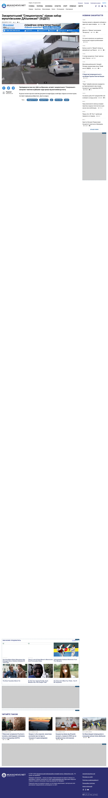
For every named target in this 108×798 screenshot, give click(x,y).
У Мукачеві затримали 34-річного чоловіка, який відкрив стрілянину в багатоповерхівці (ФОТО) (13, 736)
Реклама (86, 3)
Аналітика (38, 9)
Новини (31, 9)
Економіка (48, 6)
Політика (40, 6)
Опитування (69, 9)
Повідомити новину (95, 3)
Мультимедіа (46, 9)
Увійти (104, 3)
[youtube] (102, 6)
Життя (80, 6)
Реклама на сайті (87, 777)
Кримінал (73, 6)
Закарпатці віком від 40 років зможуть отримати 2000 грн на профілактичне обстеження (66, 736)
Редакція (80, 3)
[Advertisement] (40, 697)
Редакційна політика (88, 783)
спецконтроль (32, 100)
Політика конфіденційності (90, 780)
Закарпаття (44, 100)
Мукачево (58, 100)
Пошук (105, 6)
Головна (31, 6)
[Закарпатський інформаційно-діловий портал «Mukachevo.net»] (14, 6)
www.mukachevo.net (58, 779)
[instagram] (99, 6)
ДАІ (51, 100)
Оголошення (60, 9)
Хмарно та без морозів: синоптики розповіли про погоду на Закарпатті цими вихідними (40, 736)
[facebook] (96, 6)
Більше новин (94, 129)
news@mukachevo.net (88, 774)
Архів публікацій (87, 786)
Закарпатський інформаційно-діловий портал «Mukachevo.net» (55, 774)
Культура (58, 6)
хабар (67, 100)
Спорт (65, 6)
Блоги (53, 9)
